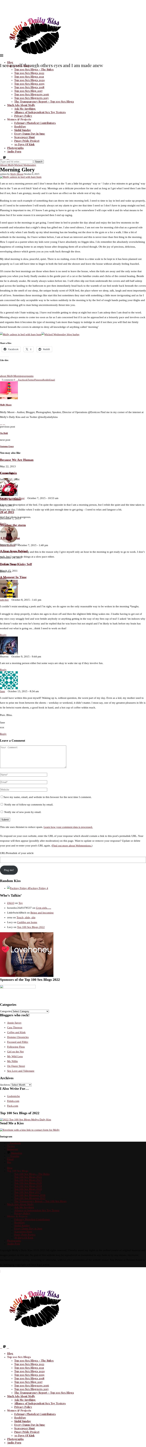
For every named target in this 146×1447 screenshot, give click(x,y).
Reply (3, 635)
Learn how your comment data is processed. (68, 827)
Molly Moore (16, 174)
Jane (2, 691)
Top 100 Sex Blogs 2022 (29, 73)
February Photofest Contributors (35, 123)
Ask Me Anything (25, 108)
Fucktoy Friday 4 (38, 888)
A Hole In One (10, 538)
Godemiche (13, 1096)
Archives (5, 1084)
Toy (21, 903)
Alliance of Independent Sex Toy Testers (40, 112)
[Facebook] (1, 158)
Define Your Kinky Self (16, 564)
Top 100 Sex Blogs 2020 (29, 80)
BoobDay (20, 126)
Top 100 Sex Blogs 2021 (29, 76)
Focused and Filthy (17, 1042)
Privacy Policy (23, 116)
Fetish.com (13, 1101)
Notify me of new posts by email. (22, 812)
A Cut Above (9, 486)
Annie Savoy (14, 1022)
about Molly (7, 376)
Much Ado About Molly (21, 105)
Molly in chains (10, 499)
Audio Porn (14, 151)
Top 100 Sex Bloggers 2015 (31, 98)
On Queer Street (16, 1066)
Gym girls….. (43, 907)
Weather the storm (13, 525)
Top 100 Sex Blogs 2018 (29, 87)
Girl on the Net (15, 1051)
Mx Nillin (12, 1061)
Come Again (8, 473)
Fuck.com (12, 1105)
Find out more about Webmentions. (72, 845)
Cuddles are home (27, 922)
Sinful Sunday (22, 130)
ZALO (10, 903)
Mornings (19, 376)
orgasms (28, 376)
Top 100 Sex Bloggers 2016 (31, 94)
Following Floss (16, 1046)
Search (38, 161)
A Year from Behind (14, 551)
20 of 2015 (7, 512)
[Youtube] (8, 158)
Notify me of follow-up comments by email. (28, 804)
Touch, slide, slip (26, 917)
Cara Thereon (14, 1027)
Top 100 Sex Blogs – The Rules (34, 69)
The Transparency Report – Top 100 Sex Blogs (44, 101)
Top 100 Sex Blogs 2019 (29, 83)
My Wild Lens (15, 1056)
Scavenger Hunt (24, 137)
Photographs (15, 148)
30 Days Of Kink (24, 144)
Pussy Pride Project (26, 141)
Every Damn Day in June (29, 133)
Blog (10, 62)
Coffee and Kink (16, 1032)
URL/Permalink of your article (17, 853)
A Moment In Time (13, 577)
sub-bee (4, 599)
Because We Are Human (16, 460)
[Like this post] (15, 379)
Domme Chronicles (18, 1037)
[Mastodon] (4, 158)
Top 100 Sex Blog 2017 (28, 91)
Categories (6, 1011)
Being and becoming (42, 912)
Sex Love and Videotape (20, 1070)
